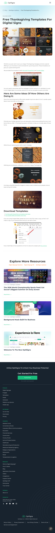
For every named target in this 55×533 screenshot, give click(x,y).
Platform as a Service (8, 402)
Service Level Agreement (10, 524)
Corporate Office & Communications (12, 428)
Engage (5, 392)
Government (6, 435)
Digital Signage (7, 390)
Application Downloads (9, 471)
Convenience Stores (8, 425)
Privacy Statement (19, 522)
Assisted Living (7, 423)
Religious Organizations (9, 450)
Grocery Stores (7, 438)
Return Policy (7, 522)
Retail (4, 454)
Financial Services (7, 433)
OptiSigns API (6, 481)
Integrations (6, 476)
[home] (9, 3)
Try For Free (27, 377)
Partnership (6, 483)
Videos (4, 473)
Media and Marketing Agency (11, 447)
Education (5, 430)
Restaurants (6, 452)
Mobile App (6, 404)
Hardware (5, 400)
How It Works (6, 466)
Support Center (7, 478)
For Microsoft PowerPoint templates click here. (17, 214)
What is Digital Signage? (9, 464)
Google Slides (40, 70)
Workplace (5, 395)
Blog (4, 469)
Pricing (4, 416)
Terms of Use (44, 522)
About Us (5, 492)
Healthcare (6, 442)
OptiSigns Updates (14, 10)
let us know (44, 245)
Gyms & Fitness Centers (9, 440)
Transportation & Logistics (9, 457)
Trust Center (6, 485)
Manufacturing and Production (11, 445)
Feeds (4, 397)
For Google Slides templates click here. (15, 215)
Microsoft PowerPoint (28, 70)
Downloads (6, 414)
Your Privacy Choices (32, 522)
